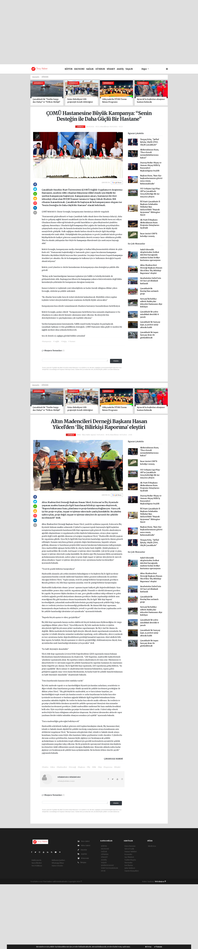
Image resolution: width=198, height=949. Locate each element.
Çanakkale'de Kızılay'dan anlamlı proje (149, 291)
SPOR (103, 871)
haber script (130, 881)
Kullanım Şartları (58, 860)
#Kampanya (46, 341)
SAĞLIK (90, 69)
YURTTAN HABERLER (109, 868)
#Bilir (94, 767)
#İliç (88, 767)
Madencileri (52, 524)
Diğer (144, 69)
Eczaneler (128, 854)
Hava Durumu (129, 846)
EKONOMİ (79, 69)
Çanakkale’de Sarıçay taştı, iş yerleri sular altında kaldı (150, 324)
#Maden (45, 767)
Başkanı (69, 524)
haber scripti (109, 881)
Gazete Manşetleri (131, 871)
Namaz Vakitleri (130, 852)
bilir (73, 548)
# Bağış (64, 341)
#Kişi (100, 767)
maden (60, 527)
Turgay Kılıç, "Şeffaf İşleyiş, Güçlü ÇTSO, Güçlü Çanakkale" (149, 142)
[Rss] (52, 852)
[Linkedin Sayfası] (48, 852)
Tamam (159, 947)
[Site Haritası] (56, 852)
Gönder (116, 361)
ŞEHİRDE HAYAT (107, 865)
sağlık (59, 219)
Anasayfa (36, 77)
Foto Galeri (85, 841)
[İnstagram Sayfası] (40, 852)
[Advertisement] (99, 16)
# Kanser (71, 341)
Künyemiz (85, 858)
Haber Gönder (57, 866)
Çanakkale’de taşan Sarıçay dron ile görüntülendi (149, 335)
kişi (78, 530)
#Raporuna (107, 767)
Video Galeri (85, 845)
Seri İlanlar (128, 865)
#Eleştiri (117, 767)
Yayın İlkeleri (37, 863)
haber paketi (99, 881)
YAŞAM (129, 69)
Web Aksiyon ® (160, 882)
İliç (120, 524)
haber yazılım (119, 881)
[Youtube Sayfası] (44, 852)
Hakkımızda (36, 860)
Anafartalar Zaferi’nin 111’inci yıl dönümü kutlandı (150, 281)
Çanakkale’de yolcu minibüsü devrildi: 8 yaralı (149, 314)
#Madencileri (62, 767)
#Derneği (72, 767)
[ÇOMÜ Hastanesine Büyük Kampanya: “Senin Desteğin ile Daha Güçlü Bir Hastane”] (78, 155)
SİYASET (111, 69)
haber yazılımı (88, 881)
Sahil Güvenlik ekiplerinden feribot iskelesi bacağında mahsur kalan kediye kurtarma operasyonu (150, 254)
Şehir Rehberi (129, 868)
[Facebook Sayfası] (32, 852)
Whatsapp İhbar (58, 863)
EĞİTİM (69, 69)
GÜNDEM (100, 69)
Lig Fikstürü (129, 857)
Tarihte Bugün (130, 860)
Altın (44, 524)
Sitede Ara (152, 846)
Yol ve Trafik (129, 849)
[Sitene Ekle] (60, 852)
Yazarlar (83, 850)
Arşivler (84, 854)
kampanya (79, 225)
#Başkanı (81, 767)
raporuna (84, 530)
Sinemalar (128, 863)
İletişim (83, 862)
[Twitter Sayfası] (36, 852)
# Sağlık (56, 341)
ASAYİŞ (120, 69)
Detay (149, 947)
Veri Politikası (37, 866)
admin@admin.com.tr (66, 781)
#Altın (52, 767)
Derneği (62, 524)
